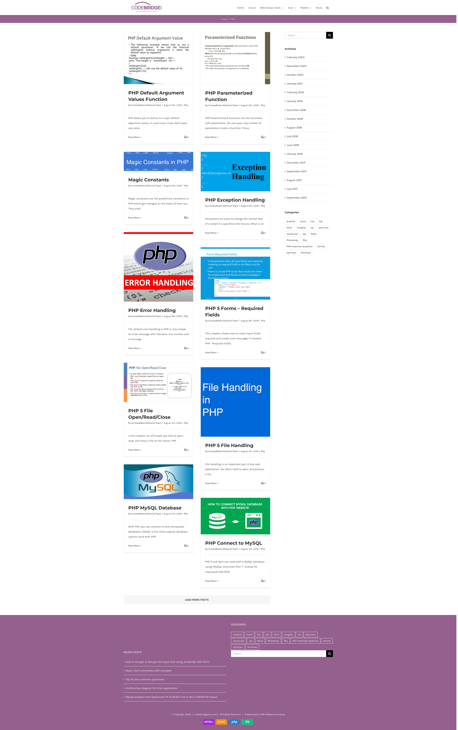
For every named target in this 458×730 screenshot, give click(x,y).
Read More (134, 137)
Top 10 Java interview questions (145, 679)
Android (291, 221)
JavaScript (292, 234)
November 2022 (296, 66)
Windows (306, 252)
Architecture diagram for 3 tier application (151, 688)
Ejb (321, 221)
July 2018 (292, 136)
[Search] (328, 7)
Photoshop (292, 240)
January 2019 (295, 101)
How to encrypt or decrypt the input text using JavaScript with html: (167, 661)
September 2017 (296, 171)
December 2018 (296, 110)
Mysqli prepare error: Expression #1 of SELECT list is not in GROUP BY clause (172, 697)
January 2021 (295, 83)
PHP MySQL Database (154, 508)
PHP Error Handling (152, 310)
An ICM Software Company (271, 714)
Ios (312, 227)
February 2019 (295, 92)
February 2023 (295, 57)
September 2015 (297, 197)
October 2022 (295, 74)
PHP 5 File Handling (229, 445)
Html (289, 227)
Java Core (323, 227)
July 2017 (292, 189)
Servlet (321, 246)
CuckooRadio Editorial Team (146, 105)
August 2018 (294, 127)
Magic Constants (148, 180)
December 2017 (296, 162)
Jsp (304, 234)
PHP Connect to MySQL (233, 543)
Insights (301, 227)
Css (313, 221)
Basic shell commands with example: (149, 670)
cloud (303, 221)
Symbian (291, 252)
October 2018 (295, 118)
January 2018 (295, 153)
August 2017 (294, 180)
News (314, 234)
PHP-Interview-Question (300, 246)
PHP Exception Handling (235, 200)
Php (186, 105)
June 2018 (293, 145)
